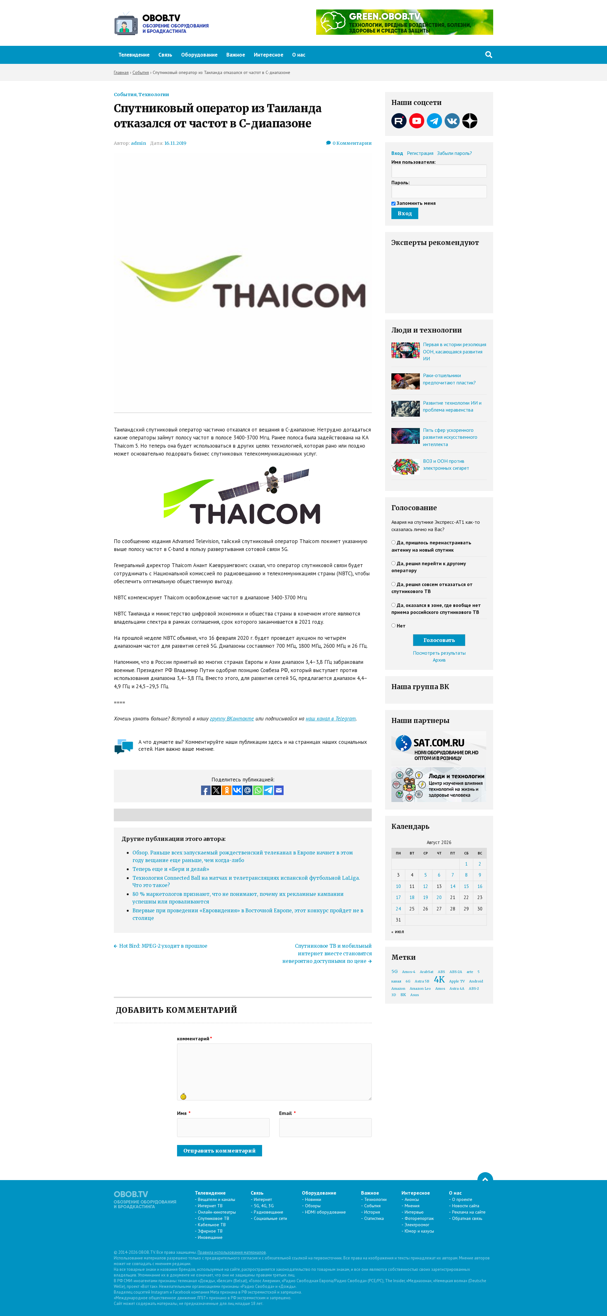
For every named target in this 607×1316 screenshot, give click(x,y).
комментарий (194, 1038)
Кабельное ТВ (212, 1224)
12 (425, 886)
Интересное (268, 54)
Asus (414, 995)
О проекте (462, 1199)
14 (452, 886)
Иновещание (210, 1237)
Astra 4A (457, 989)
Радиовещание (268, 1212)
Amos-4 (408, 972)
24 (398, 909)
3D (393, 995)
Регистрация (420, 153)
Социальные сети (270, 1218)
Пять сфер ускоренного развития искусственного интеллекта (450, 437)
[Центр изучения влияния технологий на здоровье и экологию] (404, 32)
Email (287, 1113)
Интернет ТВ (210, 1206)
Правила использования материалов (232, 1252)
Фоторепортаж (419, 1218)
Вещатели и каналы (216, 1199)
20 (439, 897)
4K (439, 979)
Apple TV (457, 981)
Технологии (153, 94)
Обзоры (313, 1206)
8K (403, 994)
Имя (184, 1113)
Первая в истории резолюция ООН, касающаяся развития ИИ (454, 351)
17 (398, 897)
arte (470, 972)
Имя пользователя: (413, 161)
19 (425, 897)
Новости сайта (465, 1206)
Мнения (412, 1206)
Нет (401, 625)
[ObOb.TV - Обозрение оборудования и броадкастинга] (161, 23)
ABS (441, 972)
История (372, 1212)
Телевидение (134, 54)
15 (466, 886)
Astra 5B (422, 981)
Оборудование (199, 54)
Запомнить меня (416, 203)
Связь (165, 54)
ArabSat (426, 972)
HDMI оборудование (325, 1212)
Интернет (263, 1199)
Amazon (398, 989)
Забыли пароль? (454, 153)
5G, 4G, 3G (264, 1206)
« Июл (397, 931)
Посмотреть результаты (439, 653)
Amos (440, 989)
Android (476, 981)
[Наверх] (485, 1180)
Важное (235, 54)
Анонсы (412, 1199)
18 (411, 897)
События (125, 94)
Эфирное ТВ (210, 1231)
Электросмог (417, 1224)
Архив (439, 660)
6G (408, 981)
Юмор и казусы (419, 1231)
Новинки (313, 1199)
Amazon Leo (420, 989)
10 (398, 886)
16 (479, 886)
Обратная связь (467, 1218)
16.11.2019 (175, 143)
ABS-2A (456, 972)
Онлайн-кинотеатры (217, 1212)
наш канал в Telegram (331, 718)
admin (138, 143)
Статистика (374, 1218)
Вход (397, 153)
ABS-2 (474, 989)
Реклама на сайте (469, 1212)
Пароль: (400, 182)
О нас (298, 54)
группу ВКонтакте (232, 718)
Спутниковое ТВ (213, 1218)
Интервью (414, 1212)
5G (394, 971)
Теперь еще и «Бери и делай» (170, 869)
